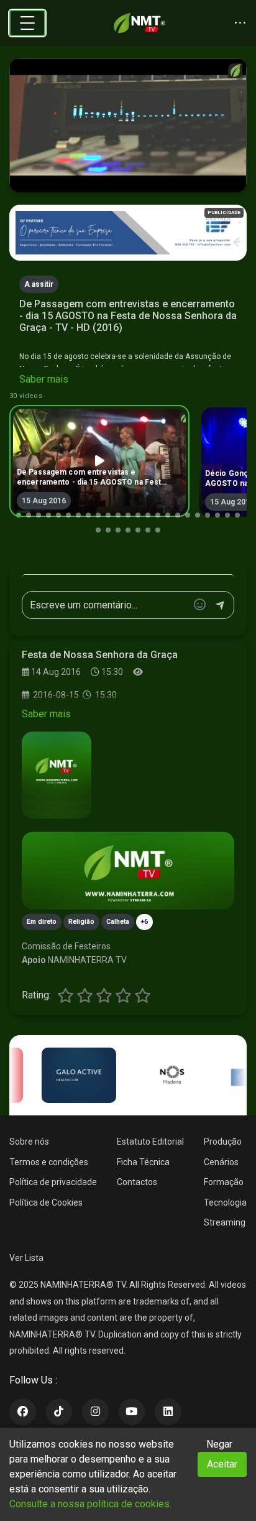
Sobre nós (29, 1142)
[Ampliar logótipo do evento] (56, 775)
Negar (219, 1444)
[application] (128, 125)
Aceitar (222, 1464)
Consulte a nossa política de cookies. (90, 1504)
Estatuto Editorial (150, 1142)
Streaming (224, 1222)
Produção (223, 1142)
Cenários (221, 1162)
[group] (99, 461)
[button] (18, 515)
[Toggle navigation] (27, 23)
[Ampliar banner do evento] (128, 870)
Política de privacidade (53, 1182)
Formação (224, 1182)
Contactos (137, 1182)
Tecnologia (225, 1202)
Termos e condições (48, 1162)
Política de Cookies (46, 1202)
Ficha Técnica (143, 1162)
